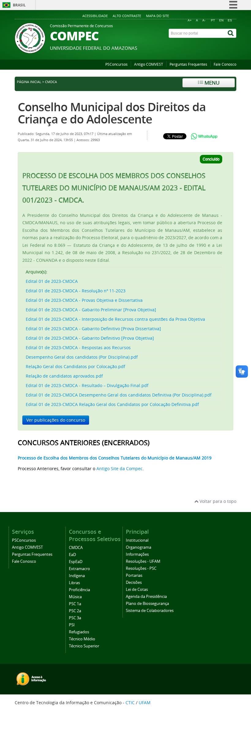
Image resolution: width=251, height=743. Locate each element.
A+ (190, 20)
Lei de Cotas (137, 589)
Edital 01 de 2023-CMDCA (52, 281)
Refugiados (79, 632)
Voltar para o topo (217, 501)
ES (230, 20)
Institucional (137, 540)
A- (203, 20)
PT (213, 20)
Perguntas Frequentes (188, 64)
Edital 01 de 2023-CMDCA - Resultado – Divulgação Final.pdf (87, 385)
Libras (74, 582)
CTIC (130, 702)
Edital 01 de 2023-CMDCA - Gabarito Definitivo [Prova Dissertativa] (93, 328)
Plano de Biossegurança (147, 603)
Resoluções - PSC (141, 568)
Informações (137, 554)
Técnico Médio (82, 639)
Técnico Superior (84, 646)
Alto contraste (127, 15)
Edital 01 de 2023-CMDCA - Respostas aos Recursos (78, 347)
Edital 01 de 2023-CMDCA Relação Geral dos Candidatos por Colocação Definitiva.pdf (112, 404)
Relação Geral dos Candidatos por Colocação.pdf (75, 366)
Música (75, 596)
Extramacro (79, 568)
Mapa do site (157, 15)
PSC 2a (75, 610)
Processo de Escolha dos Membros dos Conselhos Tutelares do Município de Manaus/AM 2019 (115, 458)
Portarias (134, 575)
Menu (211, 82)
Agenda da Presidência (146, 596)
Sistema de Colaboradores (150, 610)
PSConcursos (116, 64)
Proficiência (79, 589)
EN (221, 20)
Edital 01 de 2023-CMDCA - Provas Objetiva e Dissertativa (84, 300)
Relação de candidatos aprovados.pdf (64, 376)
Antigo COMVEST (148, 64)
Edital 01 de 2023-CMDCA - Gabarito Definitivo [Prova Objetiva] (90, 338)
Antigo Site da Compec (119, 468)
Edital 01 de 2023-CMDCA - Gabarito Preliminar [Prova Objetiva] (91, 310)
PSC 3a (75, 617)
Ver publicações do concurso (55, 420)
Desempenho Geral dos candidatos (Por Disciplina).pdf (82, 357)
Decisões (134, 582)
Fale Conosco (225, 64)
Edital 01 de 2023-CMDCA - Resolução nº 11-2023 (76, 291)
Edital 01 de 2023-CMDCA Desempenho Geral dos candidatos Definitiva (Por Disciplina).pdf (119, 395)
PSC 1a (75, 603)
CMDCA (76, 547)
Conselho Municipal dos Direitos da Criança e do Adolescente (112, 113)
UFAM (145, 702)
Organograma (138, 547)
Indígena (77, 575)
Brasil (19, 5)
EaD (72, 554)
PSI (72, 625)
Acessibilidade (95, 15)
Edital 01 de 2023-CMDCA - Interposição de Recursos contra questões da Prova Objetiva (115, 319)
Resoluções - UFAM (143, 561)
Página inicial (29, 82)
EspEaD (75, 561)
